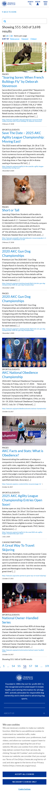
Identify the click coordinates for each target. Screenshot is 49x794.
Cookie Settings (24, 789)
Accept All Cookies (24, 774)
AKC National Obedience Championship (20, 374)
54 (13, 665)
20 (7, 36)
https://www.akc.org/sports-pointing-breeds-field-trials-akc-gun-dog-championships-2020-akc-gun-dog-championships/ (24, 329)
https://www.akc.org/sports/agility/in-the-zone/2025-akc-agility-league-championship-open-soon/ (22, 532)
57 (30, 665)
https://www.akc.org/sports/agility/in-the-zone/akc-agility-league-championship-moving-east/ (23, 167)
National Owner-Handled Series (20, 620)
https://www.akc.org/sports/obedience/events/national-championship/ (24, 408)
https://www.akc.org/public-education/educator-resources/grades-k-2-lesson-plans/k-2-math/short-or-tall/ (24, 238)
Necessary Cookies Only (24, 782)
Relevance (14, 39)
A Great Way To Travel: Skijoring (18, 547)
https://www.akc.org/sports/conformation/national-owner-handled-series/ (23, 650)
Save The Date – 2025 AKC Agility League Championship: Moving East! (23, 137)
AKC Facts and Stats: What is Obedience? (22, 453)
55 (19, 665)
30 (11, 36)
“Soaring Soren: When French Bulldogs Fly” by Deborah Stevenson (23, 81)
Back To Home (10, 12)
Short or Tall (10, 210)
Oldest (33, 39)
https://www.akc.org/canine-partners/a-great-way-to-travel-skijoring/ (24, 575)
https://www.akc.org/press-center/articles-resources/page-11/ (21, 484)
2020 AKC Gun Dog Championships (16, 253)
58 (36, 665)
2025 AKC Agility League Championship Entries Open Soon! (22, 500)
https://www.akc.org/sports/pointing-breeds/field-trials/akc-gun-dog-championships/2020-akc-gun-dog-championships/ (23, 284)
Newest (24, 39)
